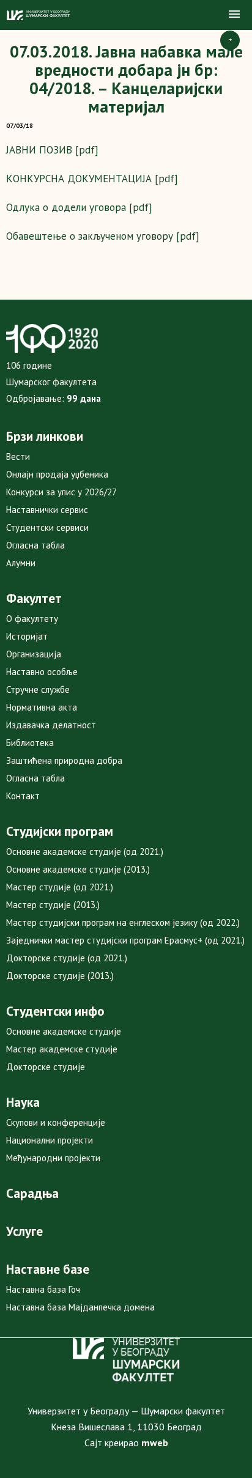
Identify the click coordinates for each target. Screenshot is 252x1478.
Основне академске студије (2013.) (78, 869)
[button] (234, 14)
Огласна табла (35, 545)
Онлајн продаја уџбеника (57, 474)
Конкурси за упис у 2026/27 (61, 492)
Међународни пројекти (53, 1158)
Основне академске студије (63, 1031)
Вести (18, 456)
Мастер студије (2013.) (53, 905)
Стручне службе (38, 689)
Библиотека (30, 742)
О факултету (32, 618)
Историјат (27, 636)
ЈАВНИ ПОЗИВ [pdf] (52, 150)
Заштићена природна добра (64, 760)
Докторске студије (45, 1067)
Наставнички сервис (47, 509)
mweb (154, 1442)
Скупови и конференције (55, 1122)
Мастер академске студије (61, 1049)
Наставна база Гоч (43, 1289)
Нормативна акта (41, 707)
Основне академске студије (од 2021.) (84, 851)
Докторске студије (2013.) (60, 975)
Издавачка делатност (51, 725)
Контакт (23, 796)
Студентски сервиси (47, 527)
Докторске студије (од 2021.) (66, 958)
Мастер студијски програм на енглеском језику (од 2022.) (123, 922)
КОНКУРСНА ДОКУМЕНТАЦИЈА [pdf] (92, 178)
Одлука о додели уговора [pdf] (79, 207)
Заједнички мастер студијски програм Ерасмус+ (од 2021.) (125, 940)
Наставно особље (42, 672)
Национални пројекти (49, 1140)
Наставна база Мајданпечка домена (80, 1307)
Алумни (20, 563)
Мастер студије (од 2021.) (59, 887)
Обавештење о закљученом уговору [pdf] (102, 236)
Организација (33, 654)
